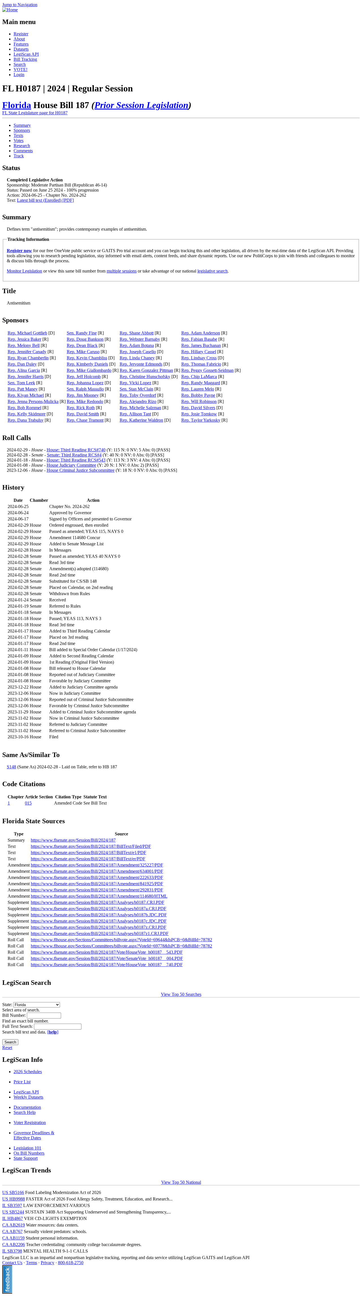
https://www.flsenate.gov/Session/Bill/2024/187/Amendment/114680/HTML (99, 896)
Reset (7, 1047)
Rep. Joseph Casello (138, 351)
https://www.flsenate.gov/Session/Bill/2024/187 (73, 840)
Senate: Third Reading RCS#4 (74, 455)
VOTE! (20, 69)
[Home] (10, 9)
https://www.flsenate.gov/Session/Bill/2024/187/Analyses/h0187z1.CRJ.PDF (100, 933)
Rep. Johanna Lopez (85, 382)
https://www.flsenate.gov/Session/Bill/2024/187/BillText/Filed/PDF (91, 846)
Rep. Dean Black (82, 345)
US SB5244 (13, 1212)
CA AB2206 (13, 1244)
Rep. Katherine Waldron (141, 420)
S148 (11, 766)
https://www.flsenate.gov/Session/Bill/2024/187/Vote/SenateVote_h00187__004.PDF (107, 958)
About (19, 39)
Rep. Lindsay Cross (199, 357)
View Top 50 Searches (181, 994)
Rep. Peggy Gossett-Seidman (207, 370)
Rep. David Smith (83, 413)
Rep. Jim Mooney (83, 395)
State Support (26, 1158)
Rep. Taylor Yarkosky (200, 420)
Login (19, 74)
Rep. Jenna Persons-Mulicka (33, 401)
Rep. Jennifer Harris (26, 376)
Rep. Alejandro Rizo (138, 401)
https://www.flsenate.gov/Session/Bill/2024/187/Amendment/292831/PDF (97, 889)
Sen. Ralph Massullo (85, 389)
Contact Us (12, 1262)
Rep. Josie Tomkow (199, 413)
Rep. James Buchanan (201, 345)
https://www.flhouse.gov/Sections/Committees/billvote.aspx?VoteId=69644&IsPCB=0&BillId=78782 (121, 939)
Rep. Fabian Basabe (199, 339)
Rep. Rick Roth (81, 407)
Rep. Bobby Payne (198, 395)
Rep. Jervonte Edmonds (141, 364)
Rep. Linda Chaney (137, 357)
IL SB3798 (12, 1251)
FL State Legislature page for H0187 (35, 112)
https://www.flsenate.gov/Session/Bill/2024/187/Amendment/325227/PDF (97, 865)
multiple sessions (122, 271)
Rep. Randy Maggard (200, 382)
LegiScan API (26, 54)
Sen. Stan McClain (136, 389)
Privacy (47, 1262)
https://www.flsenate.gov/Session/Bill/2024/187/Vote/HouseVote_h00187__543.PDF (107, 952)
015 (28, 803)
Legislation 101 (27, 1148)
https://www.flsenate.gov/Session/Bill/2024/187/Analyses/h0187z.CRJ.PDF (98, 927)
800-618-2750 (70, 1262)
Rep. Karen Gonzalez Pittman (146, 370)
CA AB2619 (13, 1225)
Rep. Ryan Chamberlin (28, 357)
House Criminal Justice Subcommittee (81, 470)
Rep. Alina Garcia (24, 370)
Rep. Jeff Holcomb (84, 376)
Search (20, 64)
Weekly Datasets (28, 1097)
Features (21, 44)
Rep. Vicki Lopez (135, 382)
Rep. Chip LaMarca (199, 376)
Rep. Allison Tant (135, 413)
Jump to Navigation (19, 4)
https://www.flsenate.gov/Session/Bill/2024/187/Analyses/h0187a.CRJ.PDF (98, 908)
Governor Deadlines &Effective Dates (34, 1135)
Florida (16, 105)
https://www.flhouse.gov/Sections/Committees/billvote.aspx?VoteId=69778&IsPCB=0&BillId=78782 (121, 946)
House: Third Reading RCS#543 (76, 460)
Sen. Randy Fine (82, 333)
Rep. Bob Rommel (24, 407)
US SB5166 (13, 1192)
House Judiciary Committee (71, 465)
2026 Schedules (28, 1071)
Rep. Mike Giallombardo (89, 370)
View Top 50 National (181, 1182)
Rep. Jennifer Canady (27, 351)
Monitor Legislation (24, 271)
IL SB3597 (12, 1205)
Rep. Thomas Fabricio (201, 364)
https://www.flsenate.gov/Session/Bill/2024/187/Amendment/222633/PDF (97, 877)
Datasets (21, 49)
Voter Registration (30, 1122)
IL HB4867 (12, 1218)
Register (21, 33)
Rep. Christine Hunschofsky (145, 376)
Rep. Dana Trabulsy (26, 420)
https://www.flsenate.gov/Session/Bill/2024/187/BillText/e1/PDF (88, 852)
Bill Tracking (25, 59)
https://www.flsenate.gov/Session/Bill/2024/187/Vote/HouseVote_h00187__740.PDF (107, 964)
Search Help (25, 1112)
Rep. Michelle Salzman (140, 407)
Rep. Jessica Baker (24, 339)
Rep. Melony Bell (24, 345)
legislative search (212, 271)
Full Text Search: (18, 1026)
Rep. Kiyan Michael (26, 395)
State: (7, 1004)
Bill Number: (14, 1015)
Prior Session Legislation (141, 105)
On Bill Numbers (29, 1153)
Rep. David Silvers (198, 407)
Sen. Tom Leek (21, 382)
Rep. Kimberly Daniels (87, 364)
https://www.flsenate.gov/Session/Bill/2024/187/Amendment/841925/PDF (97, 883)
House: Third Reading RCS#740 (76, 449)
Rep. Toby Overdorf (138, 395)
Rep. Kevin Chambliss (87, 357)
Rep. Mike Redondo (85, 401)
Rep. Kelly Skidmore (27, 413)
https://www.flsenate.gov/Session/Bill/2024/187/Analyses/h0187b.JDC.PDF (99, 914)
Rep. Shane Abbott (137, 333)
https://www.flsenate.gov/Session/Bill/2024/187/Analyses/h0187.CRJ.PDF (97, 902)
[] (52, 1032)
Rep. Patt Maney (23, 389)
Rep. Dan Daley (22, 364)
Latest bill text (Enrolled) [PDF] (45, 200)
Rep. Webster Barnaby (140, 339)
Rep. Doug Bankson (85, 339)
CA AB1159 (13, 1238)
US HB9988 (13, 1199)
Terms (31, 1262)
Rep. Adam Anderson (200, 333)
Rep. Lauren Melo (197, 389)
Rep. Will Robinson (199, 401)
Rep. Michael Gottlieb (27, 333)
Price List (22, 1081)
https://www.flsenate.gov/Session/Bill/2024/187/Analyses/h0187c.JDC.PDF (99, 921)
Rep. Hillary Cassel (198, 351)
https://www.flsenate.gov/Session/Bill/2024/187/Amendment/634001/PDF (97, 871)
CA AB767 (12, 1231)
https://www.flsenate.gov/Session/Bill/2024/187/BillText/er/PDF (88, 858)
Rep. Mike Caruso (83, 351)
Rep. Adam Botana (137, 345)
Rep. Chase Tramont (85, 420)
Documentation (27, 1107)
